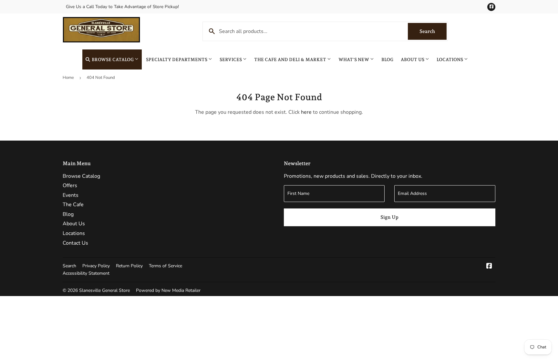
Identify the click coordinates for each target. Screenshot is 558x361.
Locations (450, 59)
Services (231, 59)
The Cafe (73, 204)
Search (433, 31)
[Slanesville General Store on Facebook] (489, 266)
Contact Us (75, 243)
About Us (413, 59)
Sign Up (389, 217)
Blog (387, 59)
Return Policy (129, 266)
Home (68, 77)
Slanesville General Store (104, 290)
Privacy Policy (96, 266)
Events (70, 195)
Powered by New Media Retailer (168, 290)
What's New (354, 59)
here (306, 112)
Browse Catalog (113, 59)
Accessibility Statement (86, 273)
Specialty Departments (177, 59)
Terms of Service (165, 266)
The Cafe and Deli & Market (290, 59)
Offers (70, 185)
